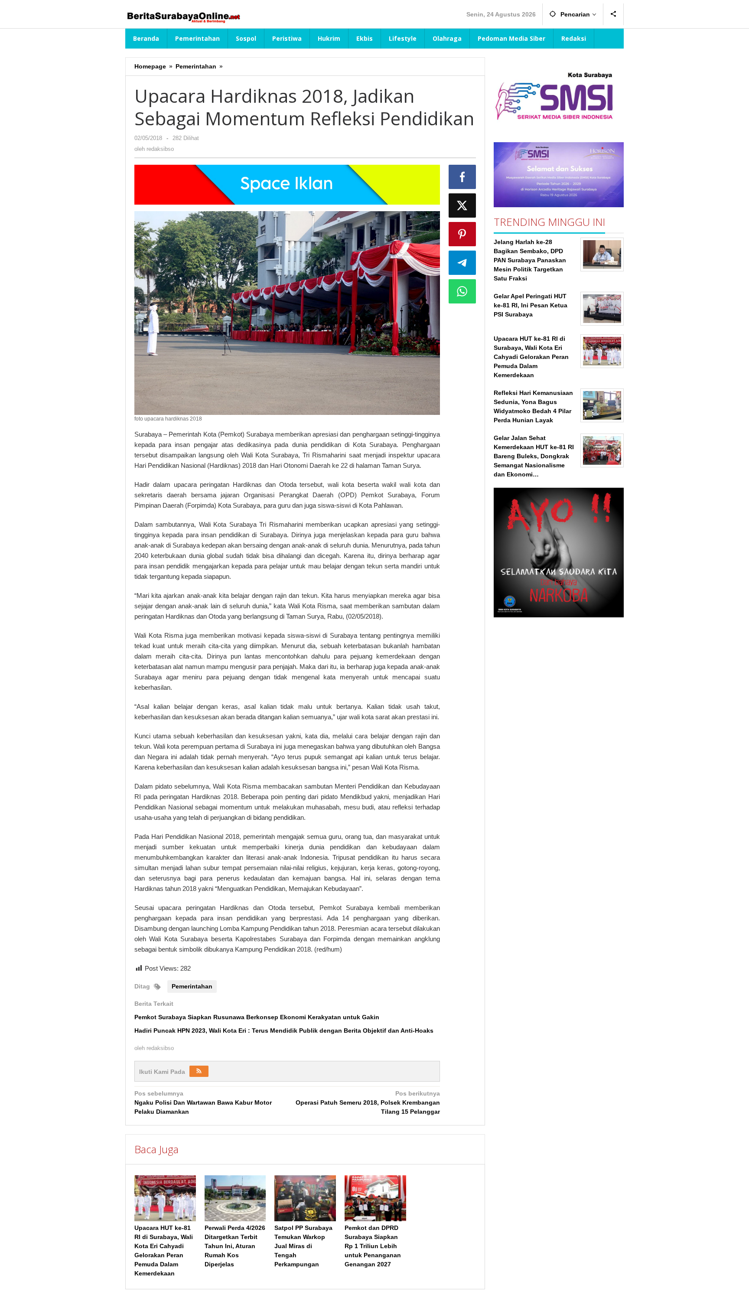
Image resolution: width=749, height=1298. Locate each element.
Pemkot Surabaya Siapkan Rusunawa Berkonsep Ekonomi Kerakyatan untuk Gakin (256, 1017)
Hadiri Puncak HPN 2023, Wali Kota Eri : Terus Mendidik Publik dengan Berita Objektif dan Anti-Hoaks (283, 1030)
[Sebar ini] (462, 177)
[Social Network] (613, 14)
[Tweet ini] (462, 205)
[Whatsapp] (462, 291)
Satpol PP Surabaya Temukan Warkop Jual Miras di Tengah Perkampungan (303, 1246)
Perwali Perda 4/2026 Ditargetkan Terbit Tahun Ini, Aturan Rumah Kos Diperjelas (235, 1246)
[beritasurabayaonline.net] (183, 16)
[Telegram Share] (462, 263)
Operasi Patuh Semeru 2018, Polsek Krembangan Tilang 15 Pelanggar (368, 1102)
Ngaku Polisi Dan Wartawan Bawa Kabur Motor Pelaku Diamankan (203, 1102)
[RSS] (198, 1071)
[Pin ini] (462, 234)
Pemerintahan (192, 986)
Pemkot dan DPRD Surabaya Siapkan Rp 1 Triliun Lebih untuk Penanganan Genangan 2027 (373, 1246)
